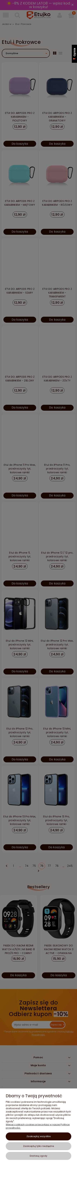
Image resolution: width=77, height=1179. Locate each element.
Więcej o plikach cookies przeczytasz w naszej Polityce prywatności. (38, 1126)
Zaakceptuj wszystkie (38, 1136)
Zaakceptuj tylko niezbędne (38, 1146)
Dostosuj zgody (38, 1155)
